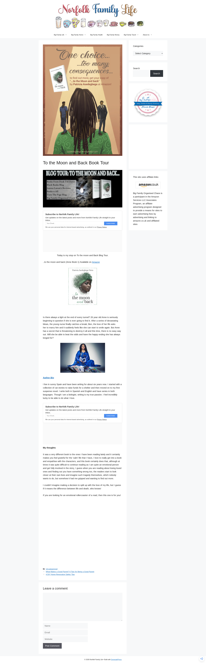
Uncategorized (51, 569)
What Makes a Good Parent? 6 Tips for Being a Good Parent (70, 572)
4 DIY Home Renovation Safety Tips (60, 574)
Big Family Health (96, 35)
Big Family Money (113, 35)
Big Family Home (77, 35)
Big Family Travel (130, 35)
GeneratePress (116, 659)
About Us (146, 35)
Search (136, 68)
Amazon (96, 262)
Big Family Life (59, 35)
